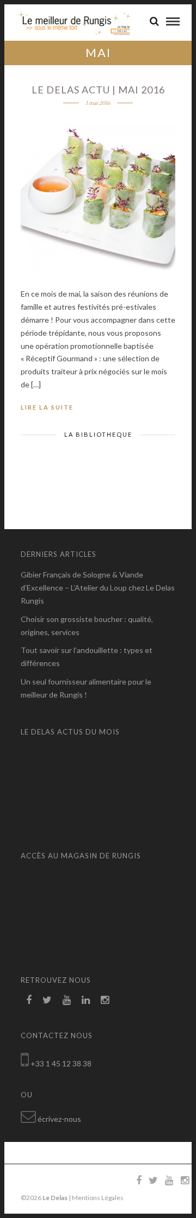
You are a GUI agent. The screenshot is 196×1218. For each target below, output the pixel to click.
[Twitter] (47, 1000)
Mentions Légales (98, 1198)
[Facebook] (29, 1000)
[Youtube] (67, 1000)
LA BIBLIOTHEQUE (98, 434)
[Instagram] (105, 1000)
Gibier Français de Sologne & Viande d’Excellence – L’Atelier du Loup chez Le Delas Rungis (98, 587)
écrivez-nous (59, 1118)
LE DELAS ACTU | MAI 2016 (98, 90)
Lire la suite (47, 407)
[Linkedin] (86, 1000)
